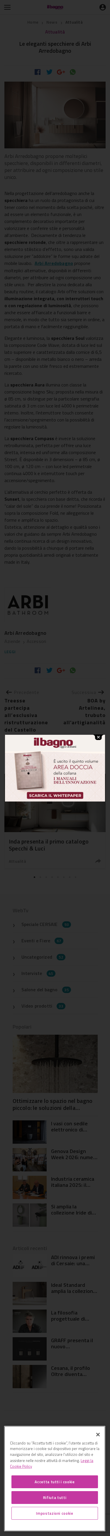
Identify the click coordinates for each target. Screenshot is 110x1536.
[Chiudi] (98, 1434)
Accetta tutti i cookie (55, 1482)
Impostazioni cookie (54, 1513)
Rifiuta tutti (55, 1497)
